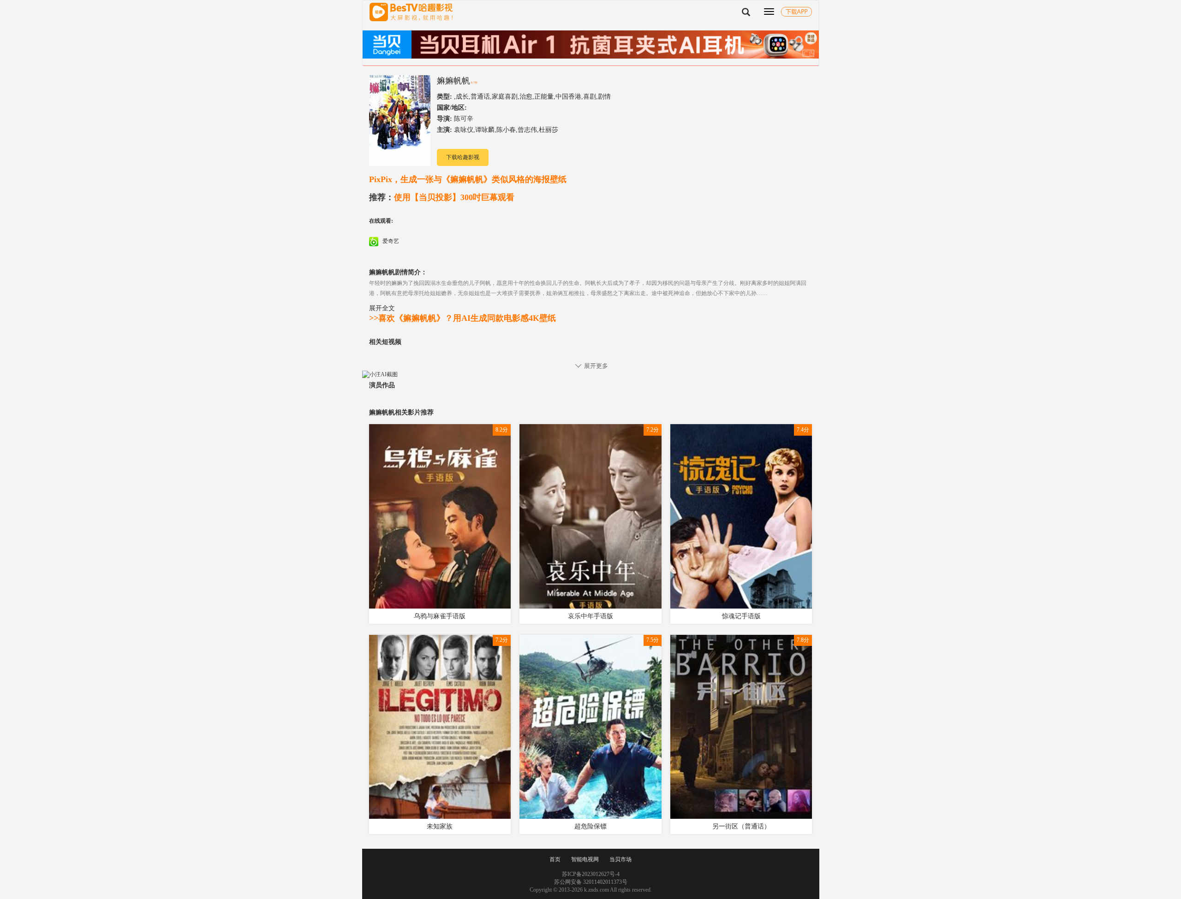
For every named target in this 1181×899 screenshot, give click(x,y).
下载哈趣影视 (462, 157)
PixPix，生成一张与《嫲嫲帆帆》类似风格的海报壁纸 (468, 179)
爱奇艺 (390, 241)
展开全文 (382, 308)
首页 (555, 859)
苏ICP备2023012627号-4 (591, 874)
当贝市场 (620, 859)
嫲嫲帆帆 (453, 80)
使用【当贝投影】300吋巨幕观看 (441, 197)
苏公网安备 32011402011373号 (590, 882)
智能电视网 (585, 859)
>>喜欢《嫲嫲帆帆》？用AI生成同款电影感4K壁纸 (462, 318)
